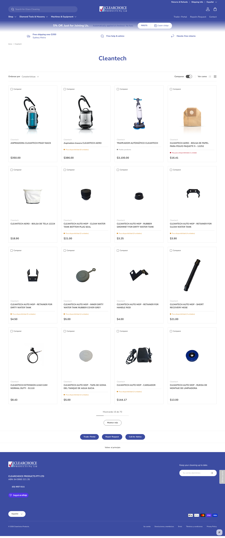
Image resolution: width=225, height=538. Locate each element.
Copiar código (163, 25)
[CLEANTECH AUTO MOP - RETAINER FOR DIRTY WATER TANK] (33, 275)
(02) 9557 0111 (18, 487)
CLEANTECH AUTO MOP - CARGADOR (136, 385)
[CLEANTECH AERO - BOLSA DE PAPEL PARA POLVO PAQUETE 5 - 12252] (192, 114)
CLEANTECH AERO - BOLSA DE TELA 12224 (33, 223)
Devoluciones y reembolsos (164, 526)
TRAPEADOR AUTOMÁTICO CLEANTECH (137, 143)
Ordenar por (14, 76)
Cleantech (18, 44)
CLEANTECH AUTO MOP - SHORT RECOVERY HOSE (187, 306)
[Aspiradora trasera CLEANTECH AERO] (86, 114)
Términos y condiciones (194, 526)
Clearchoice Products (21, 526)
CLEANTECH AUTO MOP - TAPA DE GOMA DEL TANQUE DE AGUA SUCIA (85, 387)
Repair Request (112, 437)
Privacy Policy (212, 526)
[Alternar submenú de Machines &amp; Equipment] (75, 16)
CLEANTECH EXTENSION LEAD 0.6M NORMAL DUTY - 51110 (29, 387)
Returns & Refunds (179, 2)
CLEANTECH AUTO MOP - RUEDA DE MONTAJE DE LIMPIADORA (188, 387)
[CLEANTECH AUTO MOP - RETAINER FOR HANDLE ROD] (139, 275)
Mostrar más (112, 422)
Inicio (10, 44)
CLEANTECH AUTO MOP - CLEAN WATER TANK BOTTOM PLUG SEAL (84, 225)
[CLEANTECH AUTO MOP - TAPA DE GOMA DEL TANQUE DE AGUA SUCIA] (86, 356)
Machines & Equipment (62, 16)
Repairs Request (198, 16)
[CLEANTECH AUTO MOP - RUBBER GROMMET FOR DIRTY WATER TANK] (139, 194)
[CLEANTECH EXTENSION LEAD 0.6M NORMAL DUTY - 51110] (33, 356)
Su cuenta (146, 526)
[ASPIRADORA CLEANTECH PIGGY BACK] (33, 114)
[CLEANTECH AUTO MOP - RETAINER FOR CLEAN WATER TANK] (192, 194)
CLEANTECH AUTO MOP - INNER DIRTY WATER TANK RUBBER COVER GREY (83, 306)
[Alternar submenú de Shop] (15, 16)
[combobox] (42, 9)
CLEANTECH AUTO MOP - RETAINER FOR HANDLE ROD (137, 306)
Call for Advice (135, 437)
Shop (10, 16)
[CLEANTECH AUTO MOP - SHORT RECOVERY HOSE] (192, 275)
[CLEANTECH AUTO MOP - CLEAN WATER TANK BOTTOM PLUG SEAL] (86, 194)
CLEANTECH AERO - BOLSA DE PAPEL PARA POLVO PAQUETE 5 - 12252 (189, 145)
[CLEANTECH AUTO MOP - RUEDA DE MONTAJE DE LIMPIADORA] (192, 356)
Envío (180, 526)
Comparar (179, 76)
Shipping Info (197, 2)
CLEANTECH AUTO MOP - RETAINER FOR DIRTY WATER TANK (31, 306)
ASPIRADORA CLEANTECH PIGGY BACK (31, 143)
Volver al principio (112, 447)
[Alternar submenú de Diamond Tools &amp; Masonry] (46, 16)
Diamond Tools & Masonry (32, 16)
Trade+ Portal (180, 16)
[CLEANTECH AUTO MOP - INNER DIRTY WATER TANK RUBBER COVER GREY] (86, 275)
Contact (213, 16)
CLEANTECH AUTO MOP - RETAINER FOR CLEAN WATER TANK (191, 225)
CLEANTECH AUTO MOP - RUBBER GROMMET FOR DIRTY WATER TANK (135, 225)
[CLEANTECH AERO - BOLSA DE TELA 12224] (33, 194)
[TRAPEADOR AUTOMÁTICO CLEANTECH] (139, 114)
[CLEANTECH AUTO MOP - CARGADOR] (139, 356)
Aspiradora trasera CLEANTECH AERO (83, 143)
